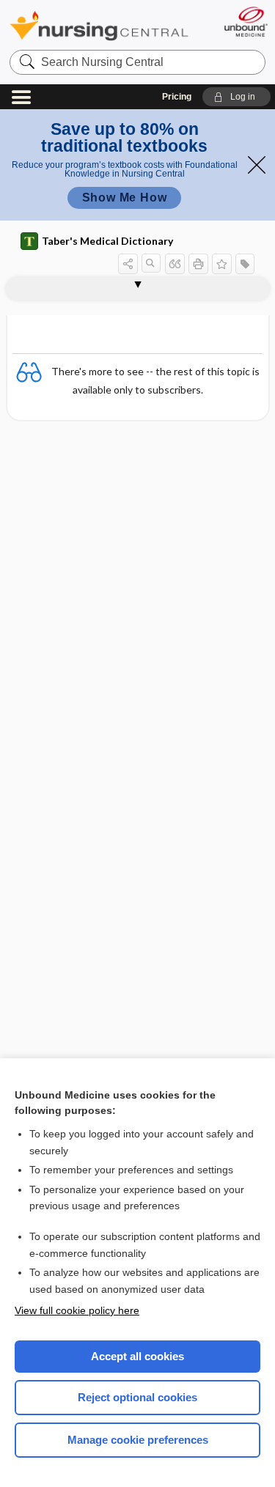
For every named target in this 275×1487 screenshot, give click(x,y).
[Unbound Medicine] (245, 21)
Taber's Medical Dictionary (107, 241)
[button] (236, 96)
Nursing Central (99, 25)
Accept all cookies (137, 1356)
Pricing (176, 97)
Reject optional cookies (137, 1397)
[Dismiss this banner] (256, 165)
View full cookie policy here (77, 1310)
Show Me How (124, 197)
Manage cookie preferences (137, 1440)
